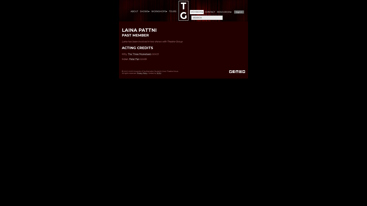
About (134, 11)
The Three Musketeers (139, 54)
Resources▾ (224, 12)
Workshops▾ (159, 11)
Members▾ (197, 12)
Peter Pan (134, 59)
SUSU (159, 73)
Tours (172, 11)
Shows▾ (144, 11)
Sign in (239, 12)
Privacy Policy (142, 73)
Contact (210, 12)
